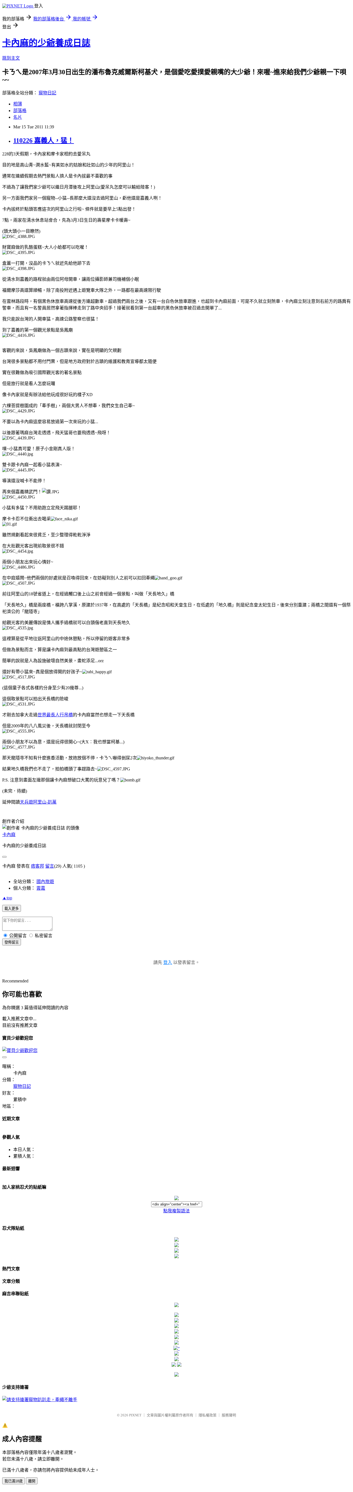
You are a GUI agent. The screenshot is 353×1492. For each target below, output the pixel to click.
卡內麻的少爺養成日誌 (46, 43)
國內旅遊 (45, 881)
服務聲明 (229, 1415)
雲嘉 (40, 888)
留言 (49, 866)
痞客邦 (37, 866)
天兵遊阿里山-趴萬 (38, 802)
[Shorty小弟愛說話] (176, 1305)
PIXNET (135, 1415)
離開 (31, 1481)
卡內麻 (8, 834)
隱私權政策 (207, 1415)
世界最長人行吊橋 (55, 714)
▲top (7, 897)
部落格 (19, 110)
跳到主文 (11, 58)
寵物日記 (47, 93)
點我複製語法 (176, 1211)
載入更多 (11, 909)
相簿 (17, 104)
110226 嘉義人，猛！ (43, 140)
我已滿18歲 (13, 1481)
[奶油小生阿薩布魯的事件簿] (176, 1375)
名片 (17, 117)
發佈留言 (11, 942)
